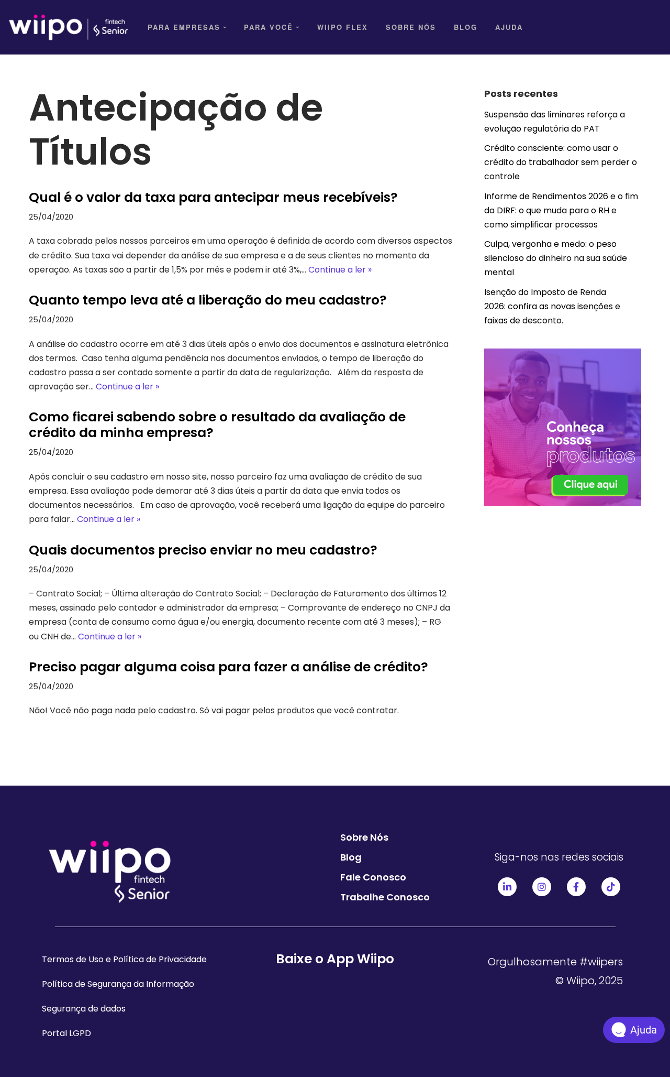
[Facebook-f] (576, 886)
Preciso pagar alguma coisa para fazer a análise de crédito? (228, 667)
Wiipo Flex (342, 27)
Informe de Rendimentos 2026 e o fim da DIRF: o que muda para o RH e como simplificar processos (561, 210)
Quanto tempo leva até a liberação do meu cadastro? (208, 300)
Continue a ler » (340, 270)
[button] (225, 27)
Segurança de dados (84, 1009)
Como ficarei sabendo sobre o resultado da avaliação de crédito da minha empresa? (217, 425)
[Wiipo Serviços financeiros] (68, 27)
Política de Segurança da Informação (118, 984)
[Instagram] (541, 886)
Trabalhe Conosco (385, 897)
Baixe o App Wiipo (335, 959)
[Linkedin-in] (507, 886)
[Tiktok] (610, 886)
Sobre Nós (411, 27)
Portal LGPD (66, 1033)
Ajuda (509, 27)
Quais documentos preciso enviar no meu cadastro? (203, 550)
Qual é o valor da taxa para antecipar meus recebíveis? (213, 197)
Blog (465, 27)
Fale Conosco (373, 877)
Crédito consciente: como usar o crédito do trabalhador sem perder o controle (560, 162)
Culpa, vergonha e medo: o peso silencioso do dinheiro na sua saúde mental (555, 258)
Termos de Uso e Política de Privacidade (124, 959)
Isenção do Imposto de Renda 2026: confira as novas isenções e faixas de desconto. (552, 306)
